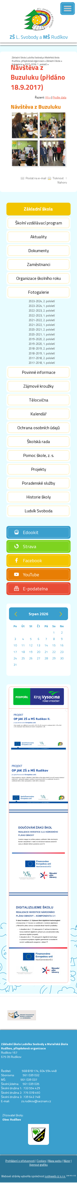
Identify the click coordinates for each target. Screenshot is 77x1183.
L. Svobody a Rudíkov (39, 37)
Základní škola (53, 61)
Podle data (59, 97)
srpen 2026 (38, 614)
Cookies (41, 1161)
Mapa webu (55, 1161)
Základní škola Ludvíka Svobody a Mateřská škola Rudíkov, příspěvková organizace (35, 59)
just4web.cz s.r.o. (55, 1176)
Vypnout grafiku (38, 1165)
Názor (67, 1161)
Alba (48, 97)
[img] (25, 137)
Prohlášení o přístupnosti (20, 1161)
